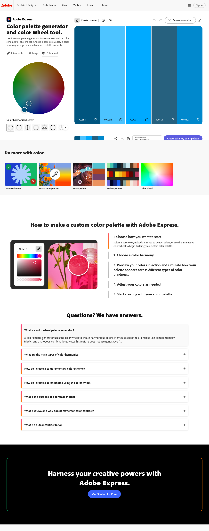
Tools (76, 5)
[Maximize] (199, 20)
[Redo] (160, 20)
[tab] (15, 53)
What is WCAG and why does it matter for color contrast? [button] (59, 410)
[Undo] (154, 20)
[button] (189, 5)
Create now (21, 174)
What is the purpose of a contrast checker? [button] (50, 396)
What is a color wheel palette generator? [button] (49, 330)
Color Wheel (147, 188)
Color (64, 5)
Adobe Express (49, 5)
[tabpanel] (39, 95)
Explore (90, 5)
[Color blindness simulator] (110, 20)
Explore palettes (114, 188)
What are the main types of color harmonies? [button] (52, 354)
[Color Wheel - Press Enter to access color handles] (38, 88)
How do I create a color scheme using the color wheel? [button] (57, 382)
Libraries (104, 5)
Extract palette (79, 188)
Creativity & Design (25, 5)
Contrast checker (13, 188)
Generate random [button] (182, 20)
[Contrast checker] (103, 20)
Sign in (199, 5)
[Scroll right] (65, 127)
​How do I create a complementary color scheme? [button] (54, 368)
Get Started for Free (104, 494)
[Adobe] (6, 5)
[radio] (10, 127)
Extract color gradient (49, 188)
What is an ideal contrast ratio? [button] (43, 425)
